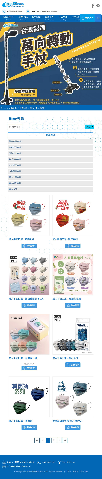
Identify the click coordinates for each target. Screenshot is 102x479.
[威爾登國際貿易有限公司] (13, 3)
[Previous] (43, 440)
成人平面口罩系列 (37, 108)
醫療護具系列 (15, 183)
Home (3, 108)
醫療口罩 (23, 108)
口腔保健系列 (15, 171)
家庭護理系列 (15, 165)
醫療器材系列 (15, 141)
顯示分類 (16, 126)
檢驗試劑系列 (15, 147)
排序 (88, 126)
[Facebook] (93, 5)
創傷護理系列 (15, 153)
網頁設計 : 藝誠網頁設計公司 (76, 471)
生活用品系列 (15, 159)
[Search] (98, 18)
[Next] (59, 440)
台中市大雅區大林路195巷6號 (21, 462)
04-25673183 (68, 462)
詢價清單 (88, 18)
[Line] (98, 5)
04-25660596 (17, 11)
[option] (51, 62)
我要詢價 (31, 245)
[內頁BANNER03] (51, 62)
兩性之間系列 (15, 177)
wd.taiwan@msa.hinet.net (47, 11)
